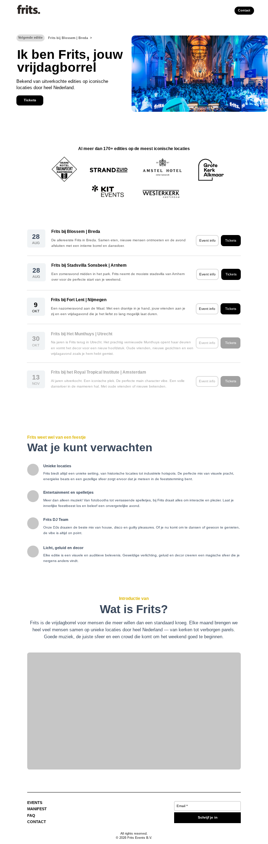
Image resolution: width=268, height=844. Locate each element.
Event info (207, 240)
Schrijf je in (207, 817)
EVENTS (34, 802)
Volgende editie (30, 37)
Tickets (30, 100)
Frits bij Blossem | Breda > (70, 38)
